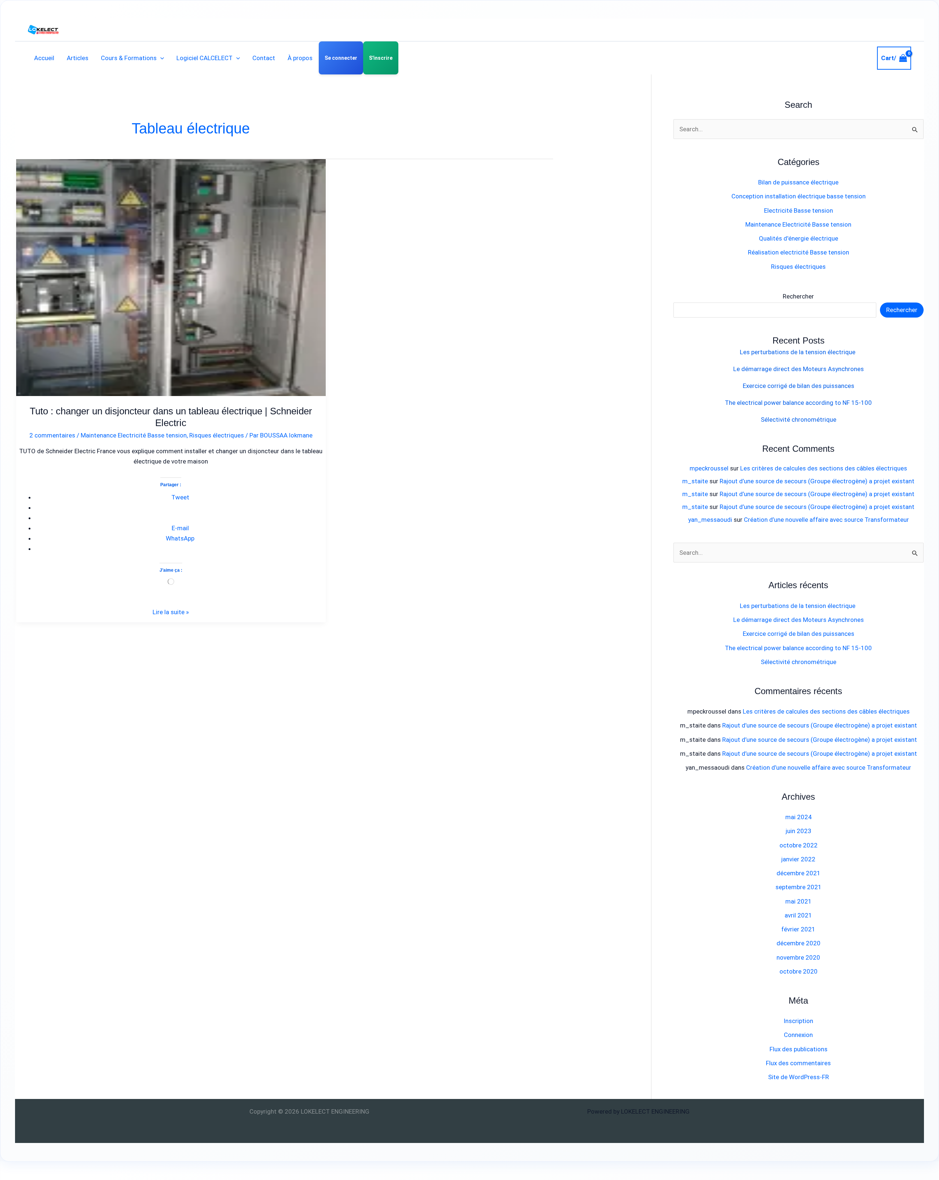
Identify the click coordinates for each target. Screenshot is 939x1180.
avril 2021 (798, 915)
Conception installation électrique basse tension (798, 196)
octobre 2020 (798, 971)
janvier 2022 (798, 859)
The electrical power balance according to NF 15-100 (798, 402)
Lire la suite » (171, 611)
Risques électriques (216, 435)
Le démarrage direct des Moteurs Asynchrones (798, 369)
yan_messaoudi (710, 519)
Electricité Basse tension (798, 210)
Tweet (180, 497)
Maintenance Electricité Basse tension (134, 435)
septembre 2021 (798, 887)
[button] (160, 58)
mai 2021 (798, 901)
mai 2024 (798, 817)
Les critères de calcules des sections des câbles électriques (823, 468)
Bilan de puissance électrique (798, 182)
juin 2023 (798, 831)
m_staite (695, 481)
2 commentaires (52, 435)
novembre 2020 (798, 957)
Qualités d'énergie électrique (798, 238)
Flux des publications (798, 1049)
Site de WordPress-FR (798, 1077)
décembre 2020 (799, 943)
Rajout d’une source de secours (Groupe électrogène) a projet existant (817, 481)
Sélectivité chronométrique (798, 419)
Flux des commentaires (798, 1063)
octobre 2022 (798, 845)
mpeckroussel (709, 468)
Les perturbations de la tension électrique (798, 352)
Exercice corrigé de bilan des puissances (798, 385)
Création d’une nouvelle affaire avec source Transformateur (826, 519)
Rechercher (798, 296)
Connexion (798, 1034)
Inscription (798, 1021)
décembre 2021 (799, 873)
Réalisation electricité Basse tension (798, 252)
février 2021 (798, 929)
